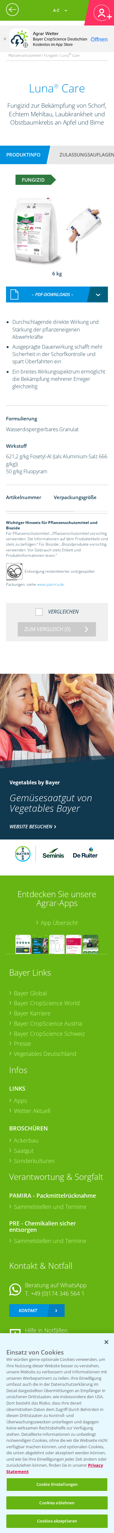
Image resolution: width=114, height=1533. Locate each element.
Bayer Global (30, 993)
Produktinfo (23, 154)
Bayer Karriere (32, 1013)
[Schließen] (5, 39)
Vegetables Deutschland (45, 1053)
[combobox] (57, 294)
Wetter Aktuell (32, 1111)
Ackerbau (26, 1140)
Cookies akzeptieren (57, 1521)
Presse (22, 1043)
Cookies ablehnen (56, 1503)
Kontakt (28, 1310)
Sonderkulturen (34, 1161)
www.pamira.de (50, 584)
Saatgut (24, 1150)
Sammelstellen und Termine (50, 1206)
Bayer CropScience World (47, 1003)
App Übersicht (59, 922)
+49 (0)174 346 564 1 (58, 1293)
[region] (57, 1433)
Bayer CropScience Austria (48, 1023)
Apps (20, 1100)
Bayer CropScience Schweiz (49, 1033)
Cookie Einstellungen (57, 1484)
